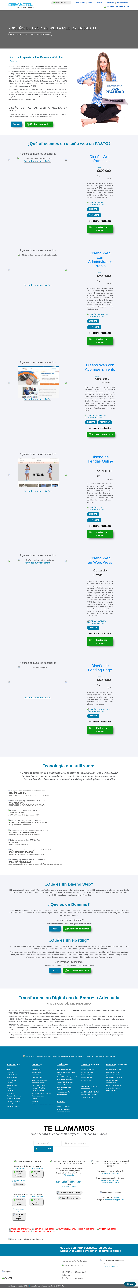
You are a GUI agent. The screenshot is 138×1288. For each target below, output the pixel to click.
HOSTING (74, 7)
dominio (15, 910)
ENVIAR (48, 1149)
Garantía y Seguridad (13, 1101)
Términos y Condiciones (14, 1096)
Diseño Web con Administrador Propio (100, 259)
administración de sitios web (33, 1035)
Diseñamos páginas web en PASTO (53, 94)
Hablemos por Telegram (19, 1217)
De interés (99, 2)
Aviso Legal (10, 1093)
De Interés (10, 1091)
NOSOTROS (98, 7)
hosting (11, 1035)
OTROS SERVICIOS (90, 7)
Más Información (95, 204)
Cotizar (16, 124)
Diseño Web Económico (64, 1069)
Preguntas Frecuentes (38, 1083)
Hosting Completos (87, 1072)
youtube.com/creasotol (113, 1075)
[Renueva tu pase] (38, 667)
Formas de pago (80, 2)
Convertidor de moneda (70, 1198)
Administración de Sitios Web (90, 1092)
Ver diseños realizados (100, 221)
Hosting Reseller (86, 1080)
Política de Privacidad (13, 1098)
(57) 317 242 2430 (36, 1196)
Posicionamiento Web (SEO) (89, 1094)
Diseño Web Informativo (100, 158)
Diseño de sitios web (78, 1032)
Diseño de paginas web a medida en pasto (53, 28)
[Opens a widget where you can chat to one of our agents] (130, 1284)
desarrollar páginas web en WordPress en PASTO (100, 595)
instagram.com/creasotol (113, 1085)
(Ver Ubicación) (69, 1175)
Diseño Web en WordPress (100, 560)
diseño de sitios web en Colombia (51, 1021)
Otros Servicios (11, 1080)
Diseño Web (16, 890)
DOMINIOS (81, 7)
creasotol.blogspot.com (113, 1088)
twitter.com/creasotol (112, 1072)
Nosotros (10, 1083)
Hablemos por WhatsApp (19, 1174)
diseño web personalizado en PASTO (22, 86)
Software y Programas (38, 1091)
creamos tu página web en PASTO (102, 396)
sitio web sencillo (97, 190)
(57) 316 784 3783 (124, 7)
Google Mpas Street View (114, 1077)
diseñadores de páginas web (35, 71)
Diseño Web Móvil (62, 1095)
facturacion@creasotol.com (110, 1180)
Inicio (12, 34)
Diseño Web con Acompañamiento (100, 367)
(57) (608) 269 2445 (19, 1181)
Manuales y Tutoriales (38, 1088)
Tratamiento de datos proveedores (42, 1104)
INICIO (61, 7)
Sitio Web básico (106, 195)
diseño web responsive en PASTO (24, 99)
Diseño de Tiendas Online (100, 459)
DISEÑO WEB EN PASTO (25, 34)
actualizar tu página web (96, 300)
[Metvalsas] (38, 560)
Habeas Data (11, 1104)
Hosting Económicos (87, 1069)
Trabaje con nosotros (38, 1096)
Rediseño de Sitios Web (64, 1085)
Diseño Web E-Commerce (65, 1082)
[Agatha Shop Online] (38, 472)
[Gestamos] (38, 382)
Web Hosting (54, 952)
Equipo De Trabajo (37, 1077)
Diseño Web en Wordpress (65, 1079)
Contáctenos (110, 2)
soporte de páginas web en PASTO (99, 779)
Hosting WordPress (87, 1077)
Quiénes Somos (36, 1072)
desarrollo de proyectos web (97, 1032)
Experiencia (35, 1075)
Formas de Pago (11, 1085)
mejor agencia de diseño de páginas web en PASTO (36, 66)
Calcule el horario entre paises (70, 1192)
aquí (93, 502)
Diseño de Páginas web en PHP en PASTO (50, 81)
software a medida (116, 1032)
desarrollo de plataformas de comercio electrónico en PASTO (100, 495)
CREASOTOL (77, 1010)
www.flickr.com (111, 1083)
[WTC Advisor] (38, 255)
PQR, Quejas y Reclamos (39, 1085)
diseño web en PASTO (87, 143)
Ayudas (90, 2)
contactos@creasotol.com (110, 1173)
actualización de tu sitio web (96, 406)
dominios (69, 913)
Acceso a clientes (122, 2)
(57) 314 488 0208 (61, 2)
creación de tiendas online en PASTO (32, 78)
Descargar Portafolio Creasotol (41, 1093)
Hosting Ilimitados (87, 1075)
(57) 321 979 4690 (36, 1168)
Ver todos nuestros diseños (37, 161)
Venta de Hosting (12, 1075)
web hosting (83, 954)
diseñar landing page (105, 697)
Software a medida (87, 1097)
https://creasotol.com (112, 1266)
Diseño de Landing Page (100, 668)
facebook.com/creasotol (113, 1069)
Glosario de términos (13, 1106)
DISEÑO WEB (67, 7)
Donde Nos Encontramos (39, 1080)
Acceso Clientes (37, 1069)
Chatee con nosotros (40, 124)
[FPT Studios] (38, 158)
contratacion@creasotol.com (110, 1182)
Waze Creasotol (111, 1091)
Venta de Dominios (12, 1077)
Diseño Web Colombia (91, 1010)
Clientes (34, 1098)
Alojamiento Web (82, 946)
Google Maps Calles (112, 1080)
